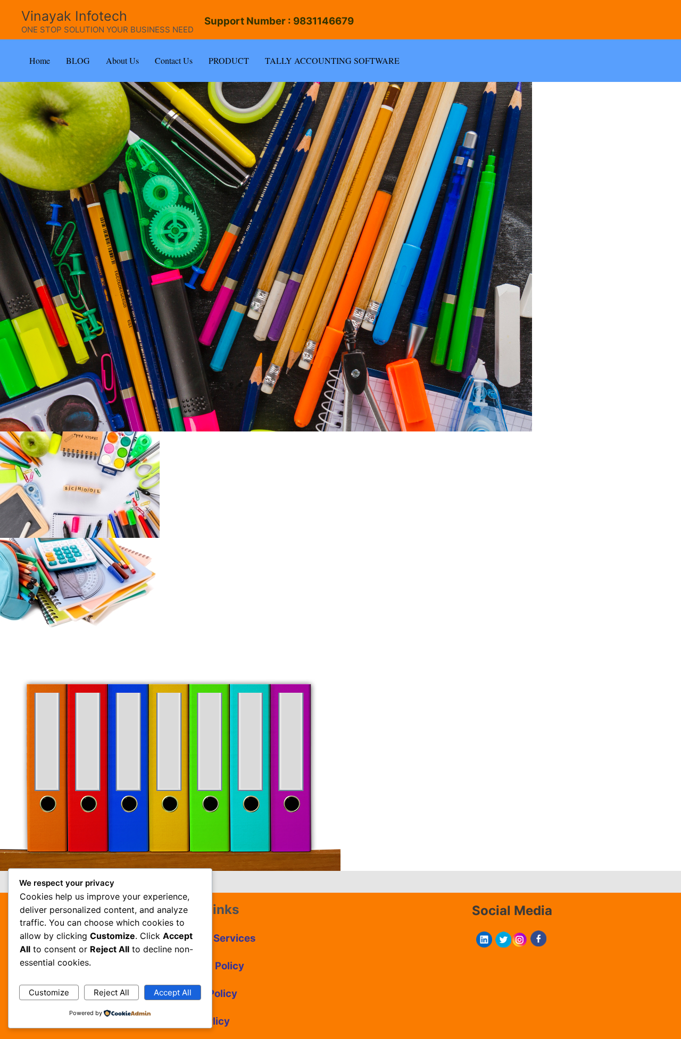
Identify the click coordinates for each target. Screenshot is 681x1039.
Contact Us (174, 60)
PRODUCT (229, 60)
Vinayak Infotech (74, 16)
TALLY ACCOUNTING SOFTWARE (332, 60)
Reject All (111, 992)
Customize (49, 992)
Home (39, 60)
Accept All (173, 992)
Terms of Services (212, 938)
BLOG (78, 60)
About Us (122, 60)
